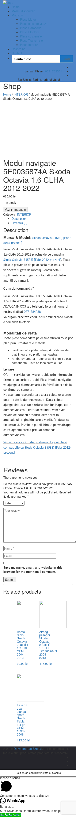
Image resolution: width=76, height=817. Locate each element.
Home (16, 7)
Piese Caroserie (30, 28)
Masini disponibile (23, 11)
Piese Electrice (30, 32)
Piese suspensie (31, 36)
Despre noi (19, 49)
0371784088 (32, 312)
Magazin (17, 15)
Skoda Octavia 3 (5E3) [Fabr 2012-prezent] (32, 260)
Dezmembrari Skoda (27, 748)
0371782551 (53, 71)
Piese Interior (29, 45)
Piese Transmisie (31, 40)
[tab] (42, 218)
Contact (17, 53)
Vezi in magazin (15, 209)
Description (19, 218)
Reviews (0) (19, 223)
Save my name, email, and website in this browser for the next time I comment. (32, 569)
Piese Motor (28, 19)
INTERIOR (21, 94)
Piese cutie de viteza (34, 23)
